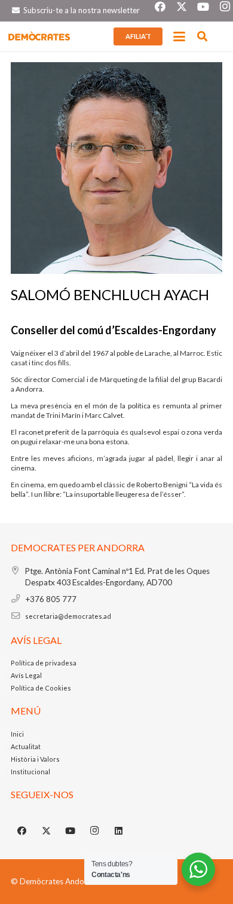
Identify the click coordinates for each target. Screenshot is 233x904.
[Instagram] (95, 831)
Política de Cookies (41, 688)
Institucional (30, 771)
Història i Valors (35, 759)
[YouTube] (70, 831)
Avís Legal (26, 675)
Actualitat (26, 746)
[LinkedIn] (119, 831)
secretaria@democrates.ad (68, 616)
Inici (17, 734)
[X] (46, 831)
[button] (179, 36)
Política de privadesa (43, 663)
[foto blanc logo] (39, 36)
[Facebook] (22, 831)
